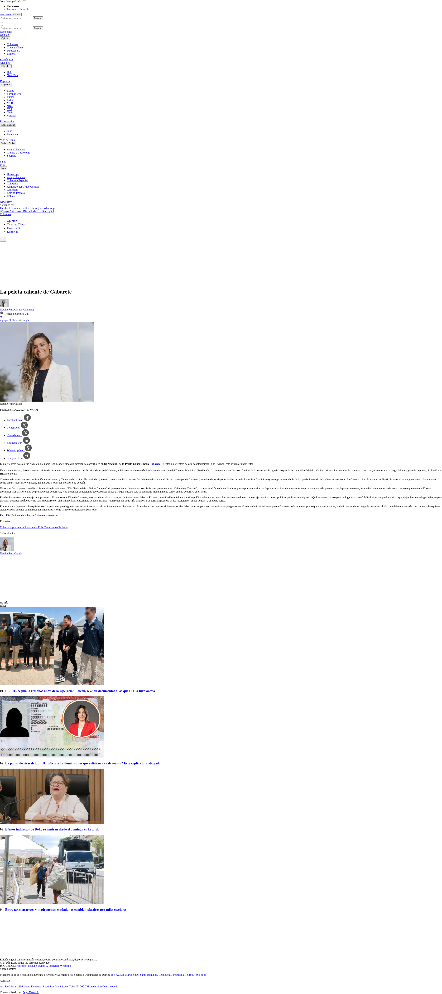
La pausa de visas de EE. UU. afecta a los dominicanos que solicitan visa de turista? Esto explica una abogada (83, 763)
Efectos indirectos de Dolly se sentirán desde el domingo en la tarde (52, 829)
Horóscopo (13, 174)
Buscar (38, 18)
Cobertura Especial (17, 180)
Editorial (11, 53)
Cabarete (155, 463)
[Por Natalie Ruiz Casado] (4, 306)
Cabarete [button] (5, 527)
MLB (10, 103)
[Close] (1, 25)
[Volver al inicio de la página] (3, 239)
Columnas (12, 44)
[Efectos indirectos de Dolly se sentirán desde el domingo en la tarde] (221, 796)
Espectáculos (7, 121)
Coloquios (12, 183)
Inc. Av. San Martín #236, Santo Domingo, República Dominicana (147, 974)
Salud (3, 161)
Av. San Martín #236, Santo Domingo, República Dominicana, (34, 986)
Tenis (10, 112)
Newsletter (6, 201)
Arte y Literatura (16, 149)
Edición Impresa (16, 192)
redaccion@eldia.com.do (104, 986)
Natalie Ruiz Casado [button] (41, 527)
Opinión (4, 34)
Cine (9, 130)
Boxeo (10, 90)
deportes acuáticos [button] (20, 527)
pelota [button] (55, 527)
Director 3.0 (13, 50)
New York (12, 75)
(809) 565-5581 (197, 974)
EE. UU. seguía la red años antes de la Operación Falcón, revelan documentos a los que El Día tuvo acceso (80, 691)
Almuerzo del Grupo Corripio (23, 186)
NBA (10, 106)
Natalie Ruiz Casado (11, 309)
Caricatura (12, 189)
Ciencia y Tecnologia (18, 152)
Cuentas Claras (15, 47)
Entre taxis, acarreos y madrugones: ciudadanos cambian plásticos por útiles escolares (65, 909)
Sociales (11, 155)
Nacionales (6, 31)
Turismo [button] (63, 527)
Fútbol (10, 96)
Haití (9, 72)
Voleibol (11, 115)
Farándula (12, 134)
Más (2, 164)
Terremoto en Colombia (18, 9)
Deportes (5, 81)
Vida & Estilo (7, 139)
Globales (5, 62)
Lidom (10, 100)
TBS (9, 109)
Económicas (6, 59)
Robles (11, 195)
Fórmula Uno (14, 93)
